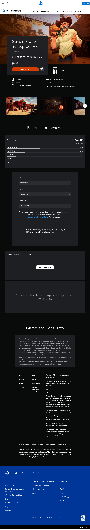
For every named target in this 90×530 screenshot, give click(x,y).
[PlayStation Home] (41, 3)
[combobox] (45, 183)
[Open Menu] (2, 3)
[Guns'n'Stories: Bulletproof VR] (22, 106)
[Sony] (84, 529)
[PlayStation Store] (12, 11)
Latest (35, 11)
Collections (45, 11)
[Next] (85, 106)
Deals (55, 11)
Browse (78, 11)
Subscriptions (66, 11)
